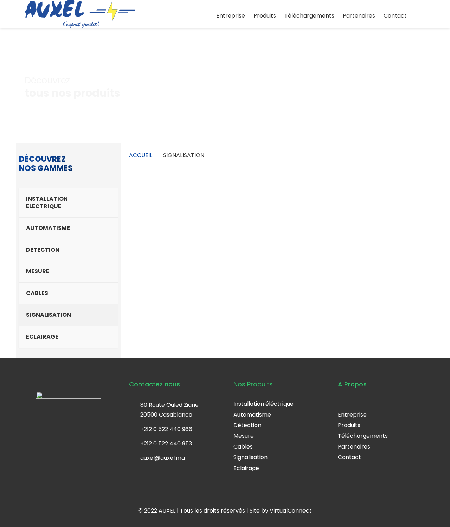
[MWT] (164, 203)
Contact (349, 457)
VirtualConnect (291, 511)
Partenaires (354, 447)
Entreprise (352, 415)
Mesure (243, 436)
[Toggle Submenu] (112, 202)
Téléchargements (363, 436)
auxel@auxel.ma (162, 458)
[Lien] (80, 14)
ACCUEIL (140, 155)
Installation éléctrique (263, 404)
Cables (243, 447)
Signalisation (250, 457)
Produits (349, 425)
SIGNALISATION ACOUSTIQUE (163, 251)
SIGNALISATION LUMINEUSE (239, 251)
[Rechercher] (420, 16)
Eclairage (246, 468)
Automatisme (252, 415)
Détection (247, 425)
